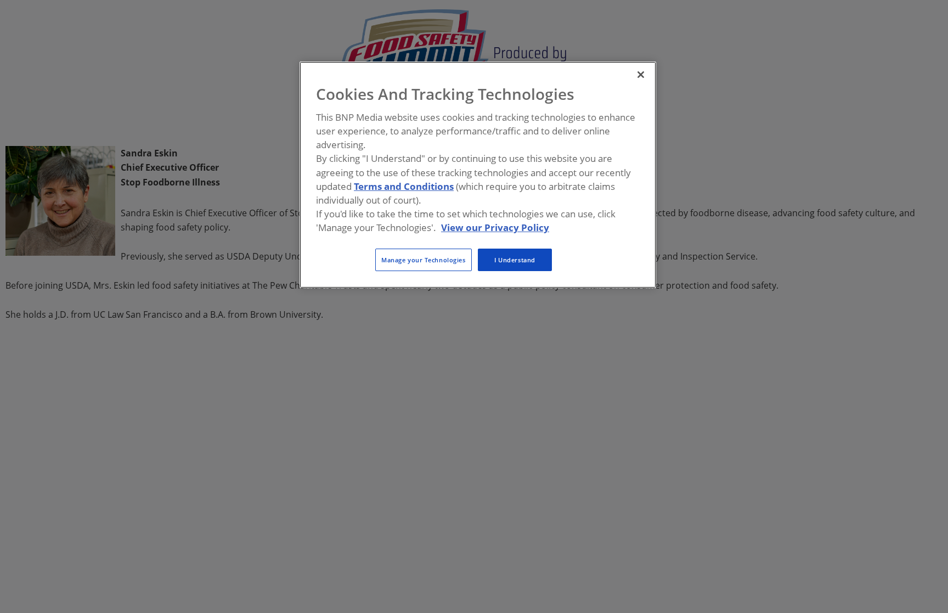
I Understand (514, 260)
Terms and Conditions (404, 186)
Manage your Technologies (423, 260)
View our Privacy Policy (495, 227)
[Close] (641, 75)
